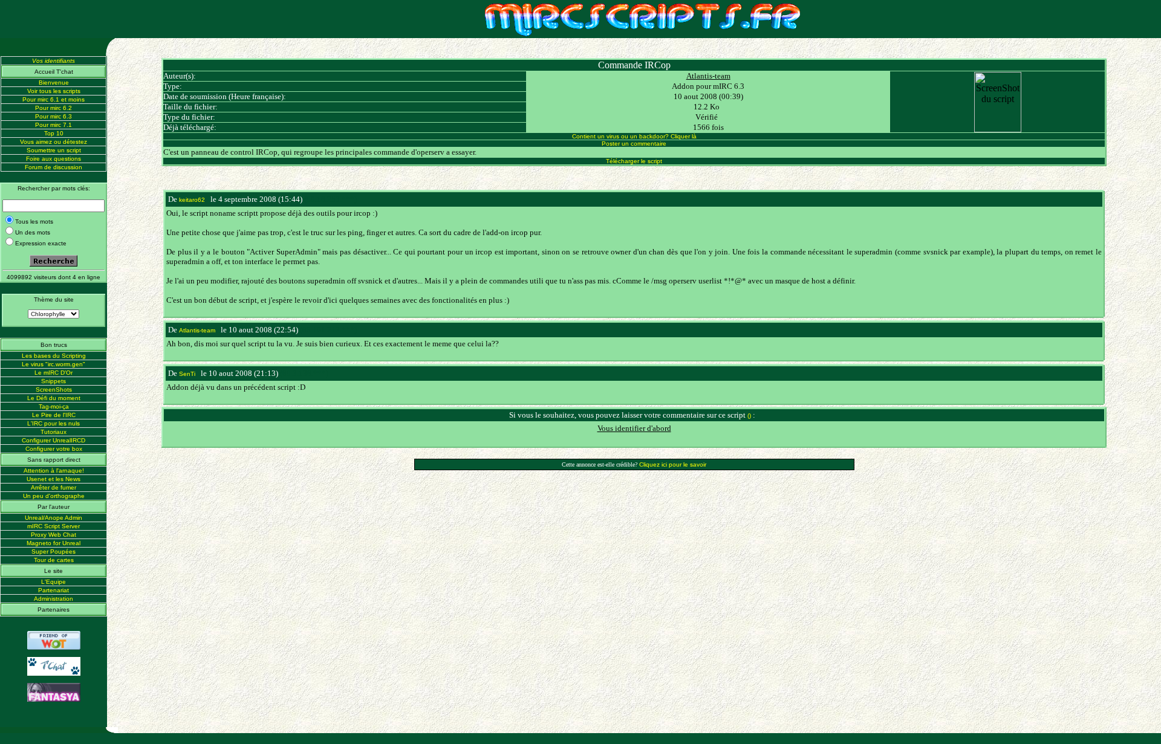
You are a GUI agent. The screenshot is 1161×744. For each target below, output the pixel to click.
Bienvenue (54, 82)
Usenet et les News (53, 479)
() (749, 415)
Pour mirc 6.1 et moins (53, 99)
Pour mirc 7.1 (53, 124)
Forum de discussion (53, 167)
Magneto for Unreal (53, 543)
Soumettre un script (54, 150)
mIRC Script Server (53, 526)
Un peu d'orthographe (54, 496)
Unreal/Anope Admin (53, 517)
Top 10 (53, 133)
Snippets (53, 381)
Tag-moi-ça (54, 406)
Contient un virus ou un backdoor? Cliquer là (634, 136)
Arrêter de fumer (53, 487)
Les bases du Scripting (54, 355)
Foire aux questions (53, 158)
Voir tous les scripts (53, 91)
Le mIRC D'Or (53, 372)
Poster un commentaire (634, 143)
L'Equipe (53, 581)
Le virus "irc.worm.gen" (53, 364)
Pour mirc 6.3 (53, 116)
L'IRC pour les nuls (53, 423)
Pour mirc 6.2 (53, 108)
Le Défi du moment (53, 398)
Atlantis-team (708, 75)
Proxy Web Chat (53, 534)
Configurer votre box (53, 448)
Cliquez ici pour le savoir (672, 464)
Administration (53, 598)
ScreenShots (54, 389)
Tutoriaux (54, 432)
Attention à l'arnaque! (54, 470)
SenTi (187, 373)
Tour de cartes (54, 560)
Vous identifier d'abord (634, 428)
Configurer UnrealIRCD (53, 440)
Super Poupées (53, 551)
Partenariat (53, 590)
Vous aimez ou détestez (53, 141)
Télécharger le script (634, 161)
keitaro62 (192, 199)
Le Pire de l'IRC (54, 415)
